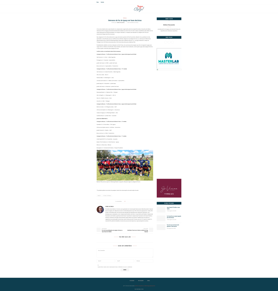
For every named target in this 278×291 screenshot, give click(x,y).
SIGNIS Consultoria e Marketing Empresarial (145, 285)
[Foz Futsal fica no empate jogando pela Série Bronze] (161, 218)
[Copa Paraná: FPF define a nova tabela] (161, 210)
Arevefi (99, 195)
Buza (98, 2)
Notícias (125, 18)
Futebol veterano (107, 195)
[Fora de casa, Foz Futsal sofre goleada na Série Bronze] (161, 227)
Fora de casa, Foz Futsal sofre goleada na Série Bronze (173, 225)
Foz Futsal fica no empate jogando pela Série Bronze (174, 217)
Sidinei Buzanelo (121, 22)
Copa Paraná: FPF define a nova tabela (173, 208)
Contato (102, 2)
